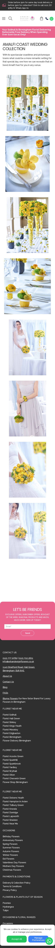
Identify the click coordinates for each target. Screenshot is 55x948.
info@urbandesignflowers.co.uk (18, 661)
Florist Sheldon (10, 820)
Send (27, 633)
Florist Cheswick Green (14, 778)
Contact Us (8, 681)
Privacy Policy (10, 890)
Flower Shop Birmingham (15, 782)
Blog (5, 687)
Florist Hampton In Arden (15, 801)
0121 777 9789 (10, 658)
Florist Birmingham (12, 737)
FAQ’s (5, 693)
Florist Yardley (10, 767)
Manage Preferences (38, 939)
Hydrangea (8, 906)
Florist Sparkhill (10, 760)
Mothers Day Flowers (13, 866)
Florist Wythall (10, 771)
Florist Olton (9, 775)
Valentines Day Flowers (14, 862)
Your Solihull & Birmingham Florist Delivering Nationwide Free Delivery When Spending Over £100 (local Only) (26, 32)
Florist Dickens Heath (13, 797)
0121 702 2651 (26, 658)
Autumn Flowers (11, 851)
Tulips (6, 910)
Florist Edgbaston (11, 733)
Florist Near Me (10, 823)
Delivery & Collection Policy (16, 882)
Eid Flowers (8, 858)
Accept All (16, 939)
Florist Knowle (10, 809)
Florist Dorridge (10, 812)
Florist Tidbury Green (13, 805)
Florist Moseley (10, 729)
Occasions (8, 923)
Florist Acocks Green (13, 756)
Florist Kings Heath (12, 726)
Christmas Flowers (12, 870)
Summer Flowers (11, 847)
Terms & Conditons (12, 886)
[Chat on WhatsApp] (51, 19)
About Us (7, 676)
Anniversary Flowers (13, 840)
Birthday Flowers (11, 836)
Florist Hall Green (11, 718)
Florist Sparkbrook (12, 763)
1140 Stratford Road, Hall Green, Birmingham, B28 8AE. (19, 669)
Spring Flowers (10, 844)
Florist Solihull (9, 714)
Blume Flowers (10, 698)
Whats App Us (22, 8)
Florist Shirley (9, 722)
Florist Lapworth (11, 816)
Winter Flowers (10, 855)
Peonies (7, 903)
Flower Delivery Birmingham (17, 740)
